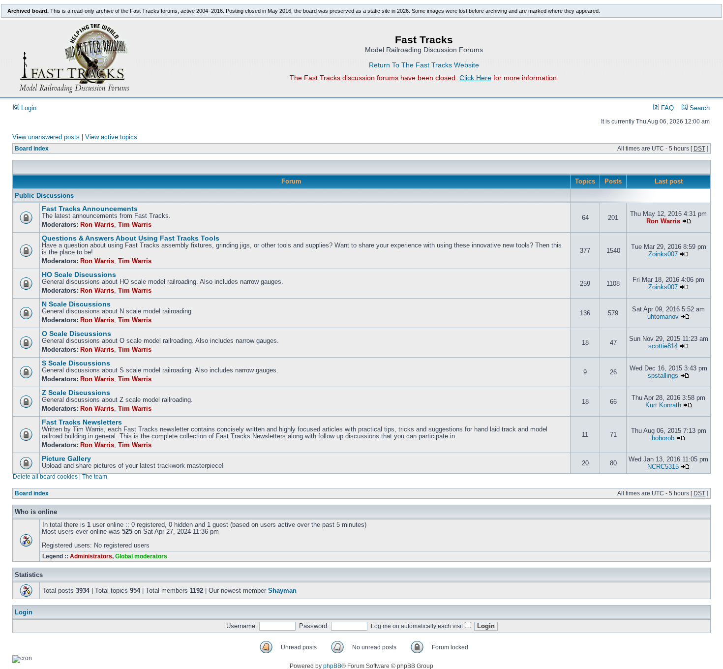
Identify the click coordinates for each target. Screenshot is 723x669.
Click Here (475, 78)
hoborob (663, 438)
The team (94, 477)
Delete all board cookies (45, 477)
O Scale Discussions (76, 333)
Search (699, 108)
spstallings (663, 375)
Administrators (91, 556)
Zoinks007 (663, 254)
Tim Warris (134, 224)
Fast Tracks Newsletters (82, 422)
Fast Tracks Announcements (90, 209)
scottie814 (663, 346)
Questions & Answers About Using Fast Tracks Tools (130, 238)
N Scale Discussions (76, 304)
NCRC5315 (663, 466)
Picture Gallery (66, 458)
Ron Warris (97, 224)
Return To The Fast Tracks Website (424, 65)
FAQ (666, 108)
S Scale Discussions (76, 363)
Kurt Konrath (663, 405)
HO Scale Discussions (79, 274)
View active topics (111, 137)
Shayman (282, 590)
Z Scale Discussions (76, 392)
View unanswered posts (46, 137)
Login (27, 108)
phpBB (332, 666)
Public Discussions (44, 195)
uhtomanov (663, 316)
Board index (32, 149)
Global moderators (141, 556)
